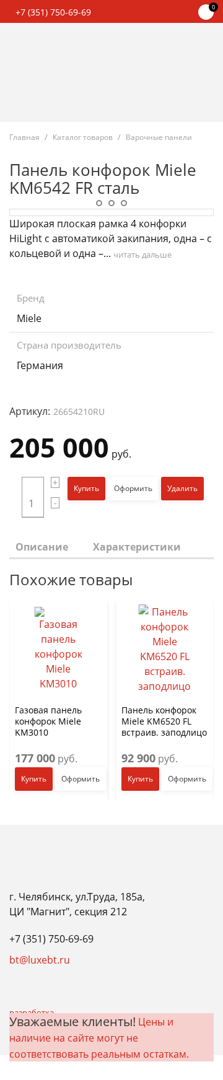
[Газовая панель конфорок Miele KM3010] (58, 649)
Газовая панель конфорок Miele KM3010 (48, 720)
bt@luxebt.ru (39, 960)
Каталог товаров (83, 137)
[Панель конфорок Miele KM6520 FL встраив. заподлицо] (165, 649)
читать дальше (142, 254)
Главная (24, 137)
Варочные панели (159, 137)
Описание (41, 547)
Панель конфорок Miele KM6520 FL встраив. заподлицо (164, 720)
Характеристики (137, 547)
